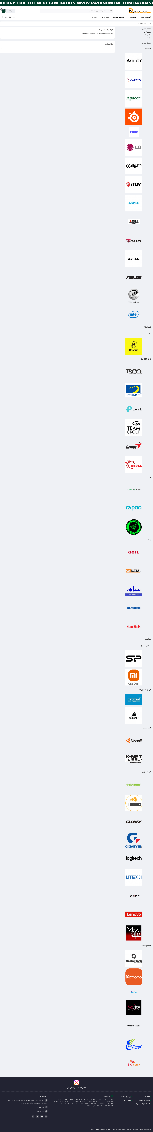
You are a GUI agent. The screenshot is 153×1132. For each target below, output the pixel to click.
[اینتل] (133, 314)
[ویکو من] (133, 1044)
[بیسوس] (133, 346)
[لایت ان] (133, 877)
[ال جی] (133, 147)
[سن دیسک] (133, 626)
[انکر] (133, 203)
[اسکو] (133, 132)
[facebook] (41, 1116)
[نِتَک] (133, 992)
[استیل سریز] (133, 117)
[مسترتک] (133, 958)
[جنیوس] (133, 446)
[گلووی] (133, 821)
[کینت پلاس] (133, 759)
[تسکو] (133, 371)
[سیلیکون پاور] (133, 658)
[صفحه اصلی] (150, 23)
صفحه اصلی (145, 17)
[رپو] (133, 508)
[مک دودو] (133, 977)
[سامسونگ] (133, 608)
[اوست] (133, 221)
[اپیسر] (133, 98)
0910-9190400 (9, 17)
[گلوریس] (133, 803)
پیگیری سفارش (118, 17)
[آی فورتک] (133, 61)
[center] (111, 11)
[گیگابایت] (133, 840)
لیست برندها (146, 43)
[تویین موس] (133, 390)
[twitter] (37, 1116)
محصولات (133, 17)
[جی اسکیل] (133, 464)
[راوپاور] (133, 490)
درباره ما (94, 17)
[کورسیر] (133, 715)
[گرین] (133, 784)
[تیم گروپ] (133, 427)
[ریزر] (133, 527)
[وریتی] (133, 1007)
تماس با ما (105, 17)
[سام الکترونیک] (133, 589)
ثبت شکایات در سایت (143, 1104)
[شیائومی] (133, 677)
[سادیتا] (133, 571)
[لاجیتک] (133, 858)
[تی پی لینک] (133, 409)
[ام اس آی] (133, 184)
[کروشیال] (133, 699)
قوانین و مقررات (141, 23)
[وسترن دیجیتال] (133, 1026)
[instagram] (45, 1116)
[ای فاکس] (133, 240)
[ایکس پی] (133, 296)
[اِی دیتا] (133, 79)
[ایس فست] (133, 258)
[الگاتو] (133, 166)
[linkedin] (32, 1116)
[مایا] (133, 933)
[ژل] (133, 552)
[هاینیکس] (133, 1063)
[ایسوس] (133, 277)
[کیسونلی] (133, 740)
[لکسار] (133, 896)
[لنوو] (133, 914)
